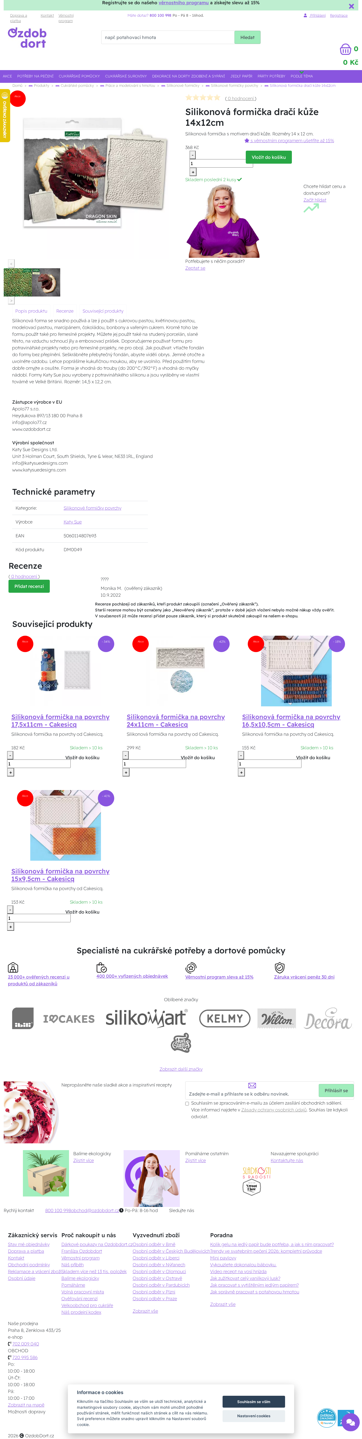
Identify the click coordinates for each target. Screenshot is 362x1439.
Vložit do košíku (269, 157)
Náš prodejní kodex (81, 1312)
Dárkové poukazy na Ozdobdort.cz (97, 1244)
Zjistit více (83, 1160)
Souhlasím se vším (253, 1401)
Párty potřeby (271, 76)
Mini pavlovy (223, 1258)
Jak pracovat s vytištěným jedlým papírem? (254, 1285)
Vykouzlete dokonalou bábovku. (243, 1264)
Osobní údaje (21, 1278)
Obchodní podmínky (29, 1264)
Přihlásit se (336, 1090)
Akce (7, 76)
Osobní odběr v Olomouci (159, 1271)
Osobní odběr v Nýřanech (159, 1264)
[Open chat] (351, 1425)
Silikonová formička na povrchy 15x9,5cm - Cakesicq (60, 875)
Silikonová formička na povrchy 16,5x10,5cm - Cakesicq (291, 720)
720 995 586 (25, 1357)
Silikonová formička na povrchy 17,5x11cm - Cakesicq (60, 720)
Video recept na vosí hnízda (238, 1271)
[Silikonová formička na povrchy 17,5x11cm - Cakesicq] (65, 670)
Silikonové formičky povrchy (234, 85)
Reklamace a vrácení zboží (34, 1271)
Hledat (247, 37)
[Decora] (328, 1018)
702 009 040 (25, 1344)
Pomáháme (73, 1285)
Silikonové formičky (182, 85)
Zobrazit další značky (181, 1069)
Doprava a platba (18, 18)
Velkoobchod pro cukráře (87, 1305)
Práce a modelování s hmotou (129, 85)
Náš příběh (72, 1264)
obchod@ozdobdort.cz (95, 1210)
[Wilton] (276, 1018)
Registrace (339, 15)
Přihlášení (317, 15)
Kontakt (47, 15)
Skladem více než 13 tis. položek (94, 1271)
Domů (17, 85)
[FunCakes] (181, 1043)
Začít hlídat (314, 200)
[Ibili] (23, 1018)
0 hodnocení (241, 98)
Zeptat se (195, 268)
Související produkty (103, 311)
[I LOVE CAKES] (69, 1018)
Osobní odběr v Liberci (156, 1258)
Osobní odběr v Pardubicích (161, 1285)
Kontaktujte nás (287, 1160)
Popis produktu (31, 311)
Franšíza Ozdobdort (81, 1251)
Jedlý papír (241, 76)
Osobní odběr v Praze (155, 1298)
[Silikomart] (147, 1018)
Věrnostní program (66, 18)
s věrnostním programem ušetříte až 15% (291, 140)
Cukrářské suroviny (126, 76)
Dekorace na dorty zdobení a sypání (188, 76)
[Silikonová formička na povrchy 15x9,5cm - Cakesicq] (65, 825)
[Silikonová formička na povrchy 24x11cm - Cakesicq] (181, 670)
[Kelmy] (225, 1018)
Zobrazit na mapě (26, 1405)
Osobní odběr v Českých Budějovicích (171, 1251)
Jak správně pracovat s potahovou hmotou (254, 1292)
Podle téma (302, 76)
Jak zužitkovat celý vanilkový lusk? (245, 1278)
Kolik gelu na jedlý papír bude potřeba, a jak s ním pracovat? (272, 1244)
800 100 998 (58, 1210)
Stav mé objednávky (28, 1244)
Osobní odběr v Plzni (154, 1292)
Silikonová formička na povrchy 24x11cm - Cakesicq (176, 720)
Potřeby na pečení (35, 76)
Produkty (41, 85)
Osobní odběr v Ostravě (157, 1278)
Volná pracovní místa (82, 1292)
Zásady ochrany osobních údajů (274, 1110)
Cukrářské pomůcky (79, 76)
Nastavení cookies (253, 1416)
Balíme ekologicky (80, 1278)
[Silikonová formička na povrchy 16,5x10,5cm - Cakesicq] (296, 670)
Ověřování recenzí (79, 1298)
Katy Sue (73, 522)
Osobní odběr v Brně (154, 1244)
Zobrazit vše (145, 1311)
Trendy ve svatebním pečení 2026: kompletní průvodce (266, 1251)
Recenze (65, 311)
